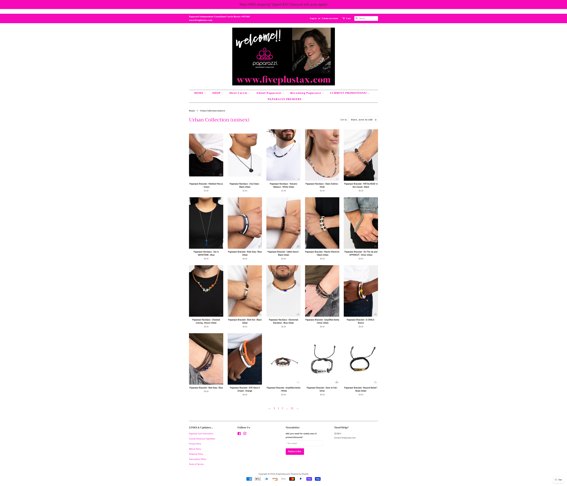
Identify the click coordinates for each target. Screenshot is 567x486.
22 (292, 408)
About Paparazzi (269, 93)
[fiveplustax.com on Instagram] (244, 434)
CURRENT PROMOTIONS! (349, 93)
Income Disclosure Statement (202, 438)
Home (192, 110)
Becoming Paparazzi (306, 93)
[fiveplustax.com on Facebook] (239, 434)
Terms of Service (196, 464)
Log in (313, 18)
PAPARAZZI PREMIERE (285, 99)
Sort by (343, 119)
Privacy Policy (195, 443)
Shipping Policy (196, 453)
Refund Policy (195, 448)
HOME (199, 93)
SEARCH (337, 433)
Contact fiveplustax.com (345, 437)
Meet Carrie (238, 93)
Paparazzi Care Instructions (201, 433)
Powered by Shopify (299, 473)
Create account (330, 18)
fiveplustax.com (283, 473)
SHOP (216, 93)
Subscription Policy (197, 459)
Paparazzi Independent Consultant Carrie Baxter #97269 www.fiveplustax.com (219, 18)
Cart (348, 18)
